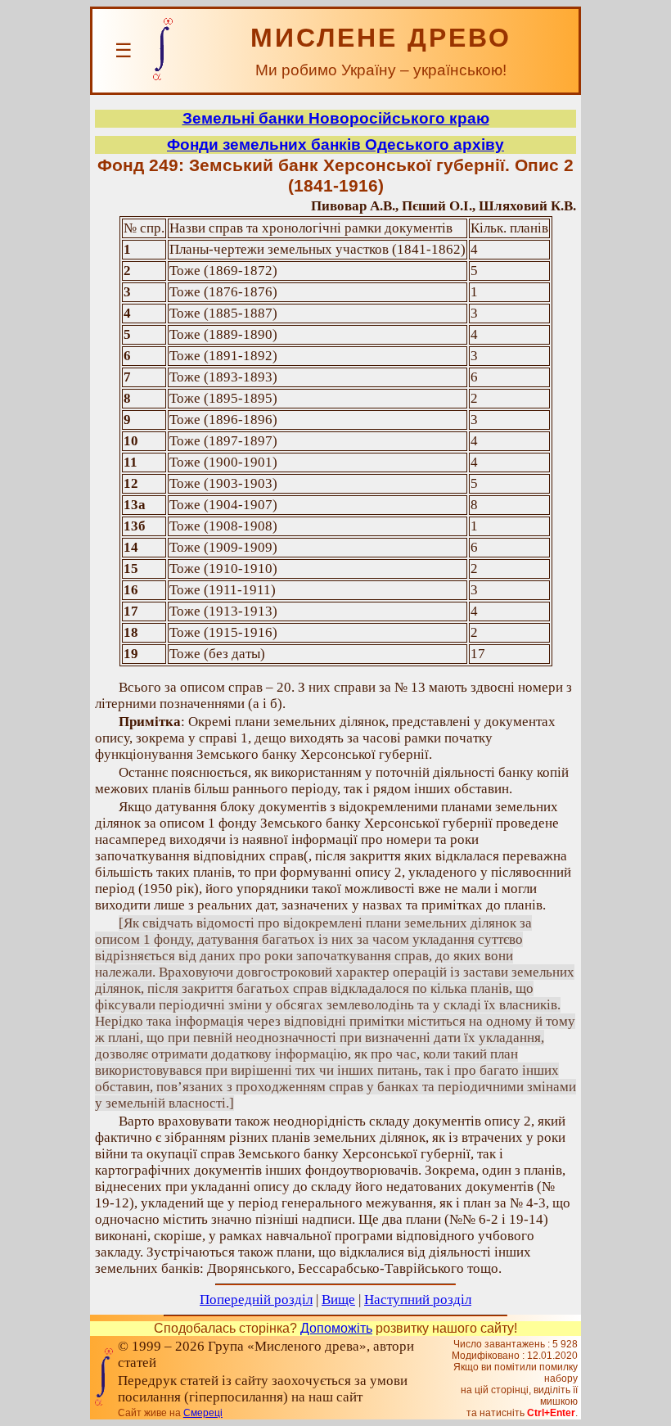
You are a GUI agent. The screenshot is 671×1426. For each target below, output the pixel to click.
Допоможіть (336, 1328)
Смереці (203, 1413)
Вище (338, 1299)
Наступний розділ (417, 1299)
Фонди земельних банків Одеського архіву (335, 144)
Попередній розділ (256, 1299)
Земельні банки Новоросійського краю (335, 118)
